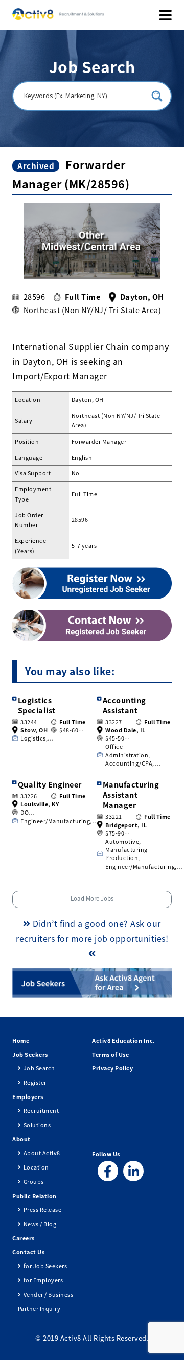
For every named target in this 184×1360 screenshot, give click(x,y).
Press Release (42, 1209)
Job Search (39, 1068)
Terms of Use (110, 1054)
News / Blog (40, 1224)
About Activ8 (42, 1153)
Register (35, 1082)
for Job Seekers (45, 1265)
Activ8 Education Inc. (123, 1040)
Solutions (37, 1124)
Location (36, 1167)
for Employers (43, 1280)
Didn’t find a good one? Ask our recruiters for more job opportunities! (92, 930)
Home (20, 1040)
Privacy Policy (112, 1068)
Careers (23, 1238)
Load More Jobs (92, 898)
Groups (34, 1181)
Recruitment (41, 1110)
